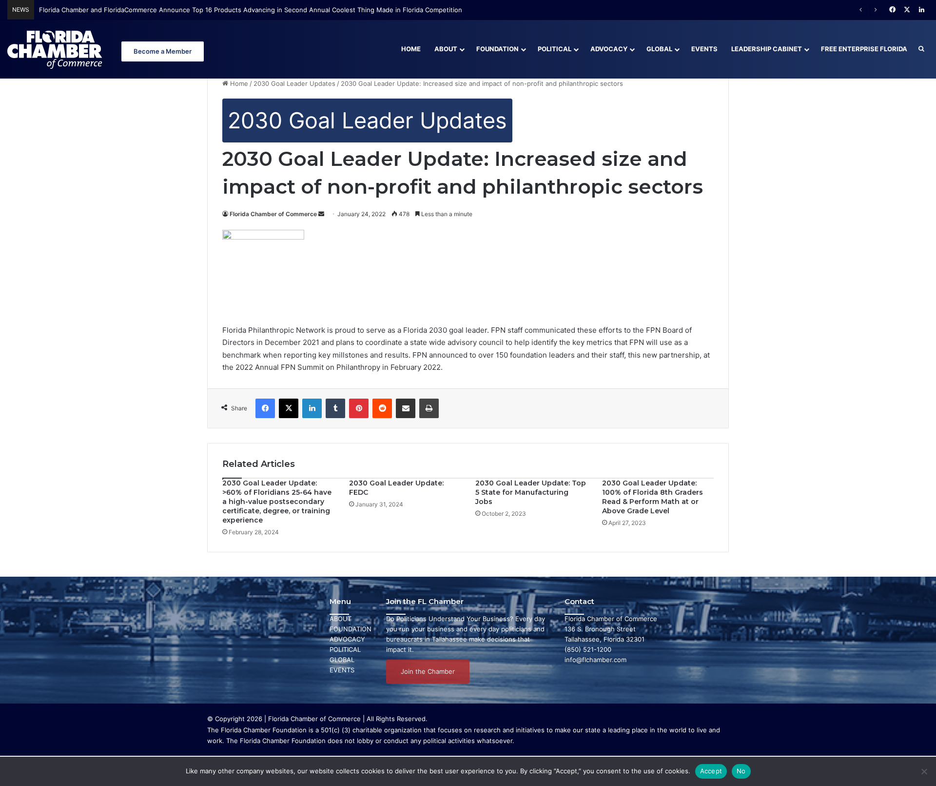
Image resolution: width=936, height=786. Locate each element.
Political (554, 49)
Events (704, 49)
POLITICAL (345, 649)
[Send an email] (321, 214)
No (741, 771)
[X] (288, 408)
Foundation (497, 49)
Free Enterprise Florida (864, 49)
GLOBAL (342, 660)
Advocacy (608, 49)
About (445, 49)
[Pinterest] (359, 408)
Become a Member (163, 51)
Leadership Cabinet (766, 49)
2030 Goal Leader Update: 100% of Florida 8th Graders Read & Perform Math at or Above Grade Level (652, 497)
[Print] (429, 408)
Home (411, 49)
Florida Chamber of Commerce (273, 214)
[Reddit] (382, 408)
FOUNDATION (350, 629)
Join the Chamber (428, 671)
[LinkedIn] (312, 408)
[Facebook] (265, 408)
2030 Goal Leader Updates (294, 83)
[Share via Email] (405, 408)
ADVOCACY (347, 639)
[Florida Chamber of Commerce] (56, 49)
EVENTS (342, 670)
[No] (924, 771)
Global (659, 49)
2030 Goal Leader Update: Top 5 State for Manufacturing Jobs (530, 492)
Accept (711, 771)
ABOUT (340, 619)
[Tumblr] (335, 408)
